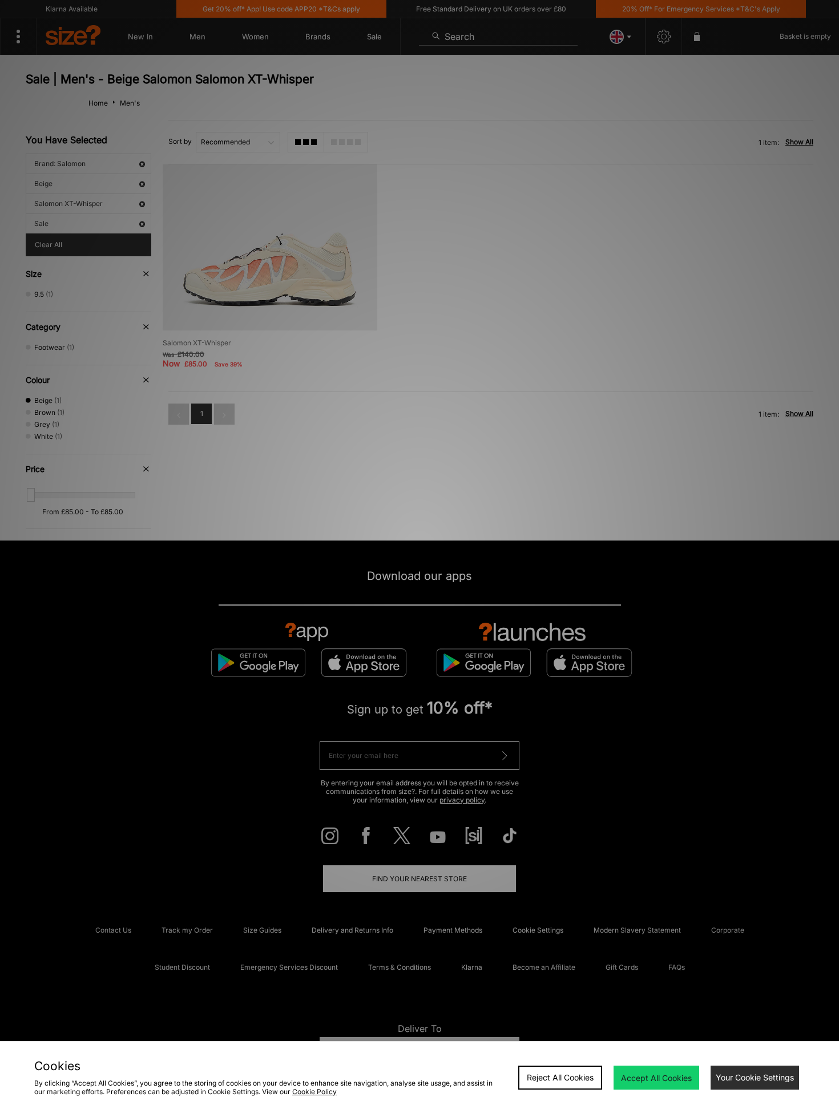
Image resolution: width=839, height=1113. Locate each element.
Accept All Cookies (656, 1078)
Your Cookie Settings (755, 1077)
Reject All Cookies (560, 1077)
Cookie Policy (314, 1091)
